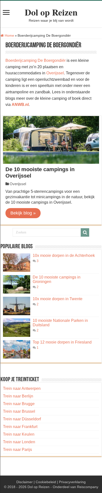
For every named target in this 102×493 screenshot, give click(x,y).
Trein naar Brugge (19, 404)
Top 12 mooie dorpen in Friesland (62, 342)
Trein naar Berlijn (18, 396)
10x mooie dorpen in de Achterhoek (64, 255)
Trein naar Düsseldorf (22, 419)
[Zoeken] (85, 232)
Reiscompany (87, 487)
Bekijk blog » (23, 213)
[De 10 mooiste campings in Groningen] (16, 284)
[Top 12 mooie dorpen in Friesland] (16, 349)
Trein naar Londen (19, 442)
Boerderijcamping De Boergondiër (35, 60)
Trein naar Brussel (19, 411)
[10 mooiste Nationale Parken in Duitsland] (16, 327)
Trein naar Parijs (17, 449)
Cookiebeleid (46, 482)
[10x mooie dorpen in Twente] (16, 306)
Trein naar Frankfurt (20, 427)
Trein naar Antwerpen (22, 388)
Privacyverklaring (72, 482)
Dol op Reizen (51, 12)
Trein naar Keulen (18, 434)
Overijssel (55, 73)
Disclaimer (24, 482)
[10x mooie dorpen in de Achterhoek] (16, 262)
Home (9, 35)
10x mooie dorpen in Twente (57, 299)
